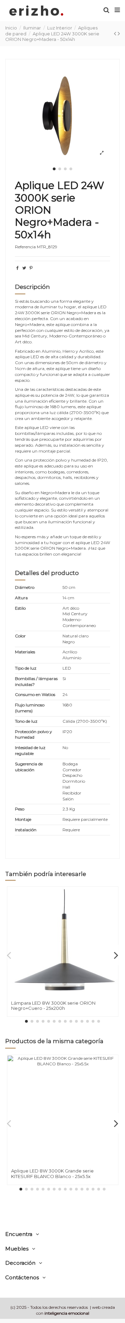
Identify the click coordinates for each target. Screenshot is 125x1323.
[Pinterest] (31, 267)
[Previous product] (116, 33)
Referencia (25, 246)
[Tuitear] (24, 267)
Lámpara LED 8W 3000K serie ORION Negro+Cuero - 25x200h (53, 1005)
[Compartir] (17, 267)
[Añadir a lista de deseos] (113, 897)
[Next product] (119, 33)
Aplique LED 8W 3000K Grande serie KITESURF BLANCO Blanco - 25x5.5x (52, 1173)
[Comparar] (113, 908)
